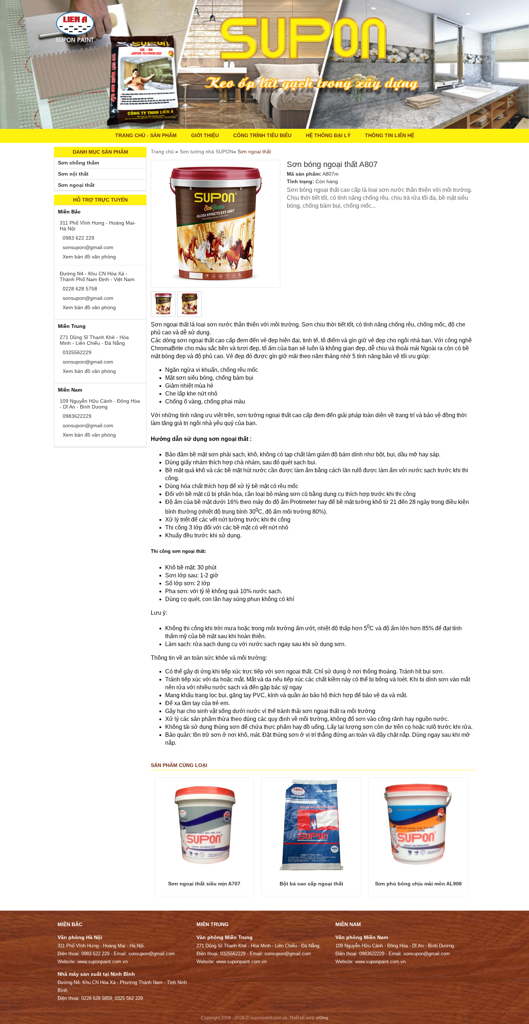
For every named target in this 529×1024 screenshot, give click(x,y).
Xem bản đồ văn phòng (88, 257)
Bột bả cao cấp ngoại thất (311, 884)
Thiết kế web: (302, 1017)
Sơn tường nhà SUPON (206, 151)
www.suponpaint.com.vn (102, 961)
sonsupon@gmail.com (87, 247)
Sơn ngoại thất (254, 151)
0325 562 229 (129, 998)
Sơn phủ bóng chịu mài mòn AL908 (418, 884)
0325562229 (76, 352)
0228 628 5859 (96, 998)
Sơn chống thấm (78, 163)
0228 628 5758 (79, 289)
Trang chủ (163, 151)
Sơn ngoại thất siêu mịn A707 (204, 884)
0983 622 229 (77, 238)
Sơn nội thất (73, 174)
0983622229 (76, 416)
